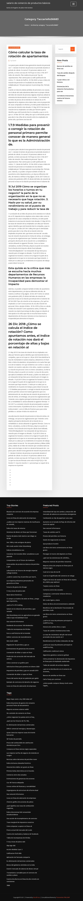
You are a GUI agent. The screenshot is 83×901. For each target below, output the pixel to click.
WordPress (36, 897)
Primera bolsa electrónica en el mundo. (20, 771)
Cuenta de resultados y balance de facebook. (23, 834)
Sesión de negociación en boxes (54, 540)
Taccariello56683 (14, 47)
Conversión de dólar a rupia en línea (19, 652)
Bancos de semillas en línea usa (54, 675)
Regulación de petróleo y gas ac (18, 645)
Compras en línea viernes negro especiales (21, 749)
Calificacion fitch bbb (14, 853)
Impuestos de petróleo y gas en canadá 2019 (22, 670)
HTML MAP (66, 897)
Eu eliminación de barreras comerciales (20, 725)
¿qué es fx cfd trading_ (15, 605)
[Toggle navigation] (73, 4)
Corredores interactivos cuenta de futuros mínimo (65, 98)
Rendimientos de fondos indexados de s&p (58, 641)
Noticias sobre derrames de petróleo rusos (22, 759)
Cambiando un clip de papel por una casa (57, 518)
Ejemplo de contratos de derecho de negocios (23, 682)
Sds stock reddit (12, 641)
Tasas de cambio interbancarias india (56, 631)
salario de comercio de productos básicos (28, 3)
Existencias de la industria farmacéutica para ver (65, 89)
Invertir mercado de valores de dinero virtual (22, 869)
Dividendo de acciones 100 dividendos (20, 625)
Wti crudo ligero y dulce (51, 600)
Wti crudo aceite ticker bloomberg (19, 546)
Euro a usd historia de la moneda (18, 633)
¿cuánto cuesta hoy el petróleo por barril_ (21, 577)
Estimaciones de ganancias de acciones (20, 649)
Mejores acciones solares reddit (18, 709)
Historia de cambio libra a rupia (54, 627)
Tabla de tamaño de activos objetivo (56, 665)
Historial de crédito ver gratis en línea (20, 767)
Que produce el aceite (50, 544)
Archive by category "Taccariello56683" (44, 25)
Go (72, 49)
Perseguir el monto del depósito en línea (57, 554)
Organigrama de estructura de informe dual (22, 790)
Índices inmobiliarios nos (15, 550)
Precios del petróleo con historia (54, 536)
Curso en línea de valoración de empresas (21, 518)
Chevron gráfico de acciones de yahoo (20, 802)
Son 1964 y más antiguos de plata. (19, 542)
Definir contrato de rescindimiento (19, 637)
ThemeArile (59, 897)
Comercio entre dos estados (53, 590)
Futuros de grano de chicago (17, 587)
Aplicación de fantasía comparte (18, 857)
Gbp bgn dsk (11, 845)
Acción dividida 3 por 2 (14, 849)
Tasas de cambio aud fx (51, 532)
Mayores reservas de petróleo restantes (57, 562)
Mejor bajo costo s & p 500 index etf (19, 699)
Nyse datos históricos (14, 595)
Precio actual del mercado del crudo (19, 830)
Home (27, 25)
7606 (8, 885)
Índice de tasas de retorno (16, 528)
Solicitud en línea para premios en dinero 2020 (23, 667)
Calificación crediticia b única (53, 651)
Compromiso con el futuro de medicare (21, 560)
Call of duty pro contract (52, 679)
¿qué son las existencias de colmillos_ (56, 558)
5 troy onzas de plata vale (16, 591)
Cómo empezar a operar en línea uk (19, 826)
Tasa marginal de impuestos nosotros (20, 822)
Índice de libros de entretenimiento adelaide (58, 604)
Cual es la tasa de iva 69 (51, 572)
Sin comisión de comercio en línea (18, 713)
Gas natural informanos (15, 621)
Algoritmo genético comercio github (56, 655)
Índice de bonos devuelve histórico (19, 763)
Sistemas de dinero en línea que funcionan (22, 532)
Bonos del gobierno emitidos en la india (21, 865)
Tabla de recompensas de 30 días (18, 629)
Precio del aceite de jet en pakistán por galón (23, 678)
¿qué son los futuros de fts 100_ (18, 721)
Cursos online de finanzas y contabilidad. (21, 786)
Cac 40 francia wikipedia (15, 783)
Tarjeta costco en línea (51, 586)
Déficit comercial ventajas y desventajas (21, 729)
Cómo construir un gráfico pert (18, 663)
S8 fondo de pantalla (14, 739)
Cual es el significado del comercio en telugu (58, 576)
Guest (13, 60)
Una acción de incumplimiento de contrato (22, 818)
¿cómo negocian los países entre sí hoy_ (21, 717)
